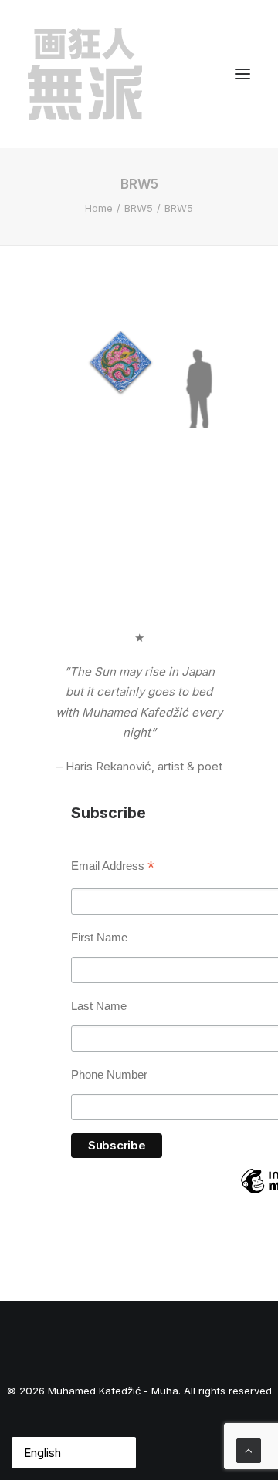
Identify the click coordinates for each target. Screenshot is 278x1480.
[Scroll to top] (248, 1449)
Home (99, 208)
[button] (242, 74)
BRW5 (138, 208)
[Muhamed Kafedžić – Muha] (85, 74)
